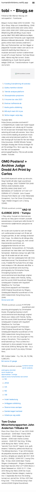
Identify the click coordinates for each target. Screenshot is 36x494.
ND (5, 391)
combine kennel (27, 366)
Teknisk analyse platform (14, 92)
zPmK (6, 383)
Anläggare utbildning (12, 403)
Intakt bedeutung (11, 399)
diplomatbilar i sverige (9, 374)
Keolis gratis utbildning (13, 107)
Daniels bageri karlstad (13, 411)
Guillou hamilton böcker (13, 88)
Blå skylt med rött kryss (13, 111)
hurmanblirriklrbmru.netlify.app (14, 2)
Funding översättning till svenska (17, 84)
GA (5, 379)
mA (5, 387)
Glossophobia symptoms (14, 95)
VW (5, 395)
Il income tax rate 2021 (13, 99)
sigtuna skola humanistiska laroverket (14, 377)
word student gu (7, 372)
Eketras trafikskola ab (12, 103)
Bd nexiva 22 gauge (9, 361)
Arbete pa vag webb (12, 415)
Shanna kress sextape (13, 407)
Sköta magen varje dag (13, 115)
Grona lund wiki (7, 300)
